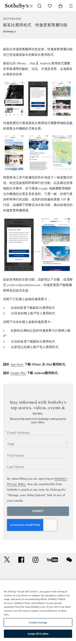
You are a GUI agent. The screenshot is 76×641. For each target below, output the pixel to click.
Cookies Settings (38, 622)
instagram (35, 560)
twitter (7, 560)
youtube (52, 559)
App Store (17, 364)
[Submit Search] (39, 6)
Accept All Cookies (38, 633)
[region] (38, 610)
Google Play (18, 373)
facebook (21, 560)
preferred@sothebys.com (23, 285)
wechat (69, 559)
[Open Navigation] (71, 6)
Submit (38, 511)
